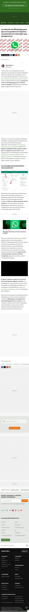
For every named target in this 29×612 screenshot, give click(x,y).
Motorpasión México (19, 602)
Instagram (15, 510)
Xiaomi (3, 524)
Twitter (14, 55)
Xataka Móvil (4, 560)
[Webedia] (5, 552)
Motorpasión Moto (19, 578)
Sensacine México (19, 598)
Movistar (4, 522)
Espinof (16, 569)
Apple (16, 522)
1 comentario (6, 55)
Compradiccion (5, 589)
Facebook (11, 55)
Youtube (13, 510)
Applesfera (4, 562)
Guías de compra (6, 527)
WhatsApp (17, 364)
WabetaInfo (7, 361)
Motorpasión (18, 576)
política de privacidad (20, 503)
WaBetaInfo (17, 238)
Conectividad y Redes (20, 535)
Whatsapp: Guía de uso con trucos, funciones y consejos (14, 232)
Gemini (22, 22)
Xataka (3, 558)
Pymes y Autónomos (19, 587)
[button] (9, 65)
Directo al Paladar (5, 576)
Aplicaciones (9, 364)
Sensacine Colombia (19, 600)
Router (17, 22)
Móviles (4, 22)
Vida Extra (17, 560)
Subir (23, 551)
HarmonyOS (10, 22)
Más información (22, 610)
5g (15, 530)
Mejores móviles (15, 490)
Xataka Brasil (4, 598)
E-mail (19, 55)
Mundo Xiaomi (5, 566)
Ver (15, 428)
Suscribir (24, 500)
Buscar (27, 545)
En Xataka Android (8, 230)
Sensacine (17, 567)
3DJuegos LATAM (18, 596)
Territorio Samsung (19, 527)
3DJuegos (17, 558)
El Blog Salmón (18, 585)
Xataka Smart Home (6, 564)
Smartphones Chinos (6, 535)
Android (3, 530)
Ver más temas (5, 540)
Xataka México (5, 596)
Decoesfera (4, 587)
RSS (18, 510)
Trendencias (4, 585)
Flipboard (16, 55)
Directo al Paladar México (7, 602)
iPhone (3, 532)
